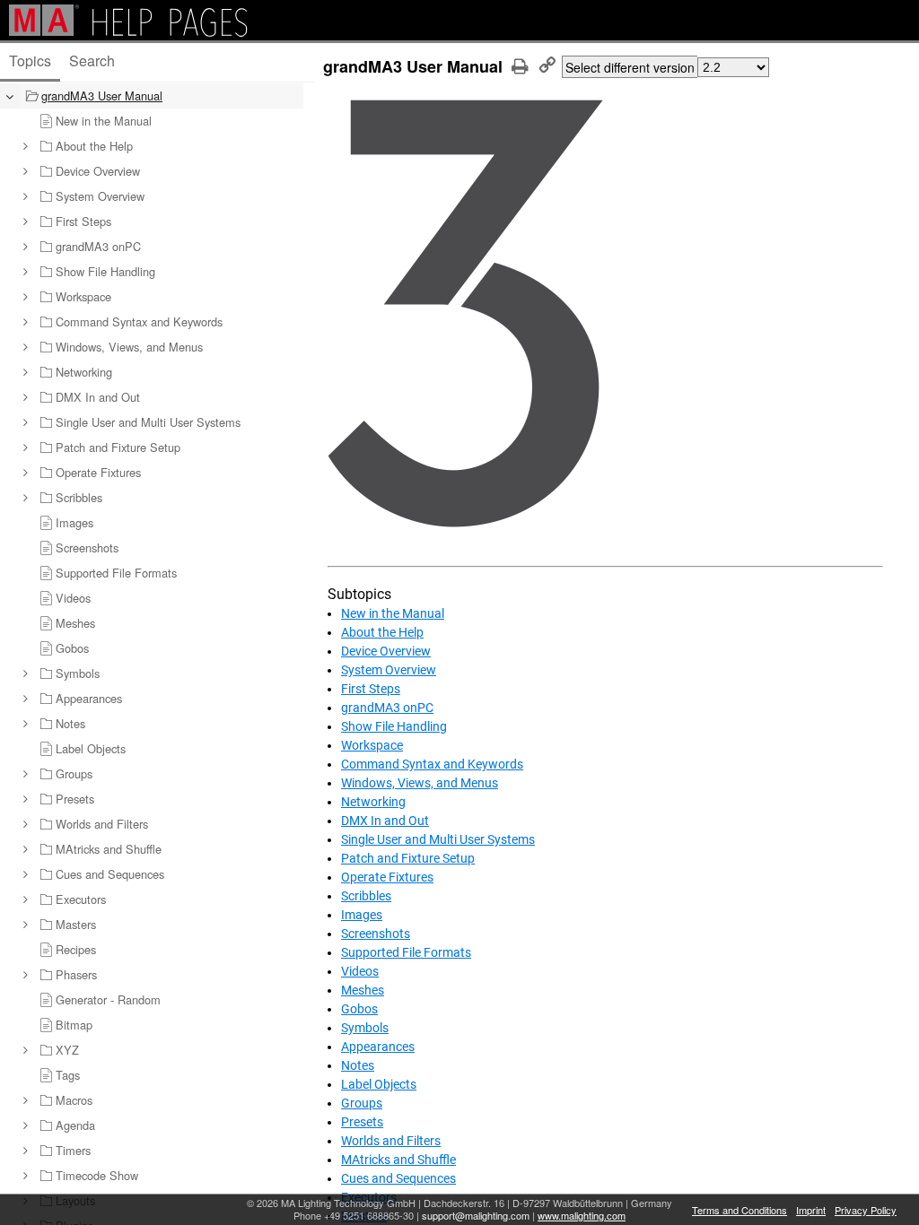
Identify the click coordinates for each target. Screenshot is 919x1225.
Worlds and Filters (391, 1141)
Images (361, 915)
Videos (360, 971)
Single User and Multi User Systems (438, 839)
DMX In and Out (385, 820)
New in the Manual (392, 613)
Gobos (359, 1009)
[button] (24, 146)
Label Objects (378, 1084)
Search (92, 60)
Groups (361, 1103)
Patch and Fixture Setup (408, 858)
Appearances (378, 1046)
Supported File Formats (406, 952)
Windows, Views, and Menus (419, 783)
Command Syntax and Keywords (432, 764)
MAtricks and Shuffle (398, 1159)
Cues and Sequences (398, 1178)
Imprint (811, 1209)
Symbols (365, 1028)
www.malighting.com (582, 1215)
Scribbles (366, 896)
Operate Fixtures (387, 877)
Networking (373, 802)
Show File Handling (394, 726)
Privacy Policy (866, 1209)
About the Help (382, 632)
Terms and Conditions (739, 1209)
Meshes (362, 990)
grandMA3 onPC (387, 707)
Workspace (372, 745)
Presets (362, 1122)
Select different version (630, 67)
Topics (30, 60)
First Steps (370, 689)
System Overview (388, 670)
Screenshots (375, 933)
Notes (357, 1065)
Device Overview (386, 651)
